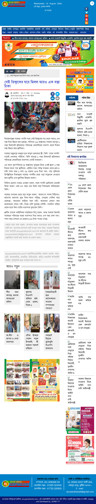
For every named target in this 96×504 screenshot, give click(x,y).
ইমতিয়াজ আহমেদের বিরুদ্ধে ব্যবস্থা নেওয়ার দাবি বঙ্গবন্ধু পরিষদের (84, 170)
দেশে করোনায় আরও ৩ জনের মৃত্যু (84, 212)
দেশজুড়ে (15, 29)
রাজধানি (37, 29)
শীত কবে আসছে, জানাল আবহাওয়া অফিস (12, 296)
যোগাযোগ (83, 32)
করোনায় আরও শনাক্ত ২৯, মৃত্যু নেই (84, 257)
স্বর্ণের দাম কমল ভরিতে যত (84, 300)
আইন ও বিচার (23, 32)
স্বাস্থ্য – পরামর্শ (7, 32)
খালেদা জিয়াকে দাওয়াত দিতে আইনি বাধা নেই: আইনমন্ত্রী (84, 383)
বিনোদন (61, 29)
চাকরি (44, 32)
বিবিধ (66, 32)
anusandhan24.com (30, 499)
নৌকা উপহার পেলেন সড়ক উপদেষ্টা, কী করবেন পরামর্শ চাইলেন (32, 342)
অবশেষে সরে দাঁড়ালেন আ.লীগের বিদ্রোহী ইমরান (84, 278)
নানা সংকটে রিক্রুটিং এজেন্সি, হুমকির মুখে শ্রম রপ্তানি (84, 119)
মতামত (15, 32)
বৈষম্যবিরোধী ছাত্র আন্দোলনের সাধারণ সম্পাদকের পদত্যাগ (51, 300)
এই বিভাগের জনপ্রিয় (76, 156)
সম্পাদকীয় (59, 32)
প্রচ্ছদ (4, 29)
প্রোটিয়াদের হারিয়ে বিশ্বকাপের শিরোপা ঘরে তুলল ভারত (84, 145)
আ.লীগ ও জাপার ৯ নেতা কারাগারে (12, 338)
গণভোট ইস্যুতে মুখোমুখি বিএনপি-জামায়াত (49, 342)
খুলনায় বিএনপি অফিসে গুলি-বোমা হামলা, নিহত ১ (32, 298)
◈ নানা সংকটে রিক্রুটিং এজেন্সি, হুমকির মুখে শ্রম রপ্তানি (56, 38)
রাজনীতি (22, 29)
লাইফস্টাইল (80, 29)
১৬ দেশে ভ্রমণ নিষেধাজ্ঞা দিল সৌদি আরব (84, 188)
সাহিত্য (49, 32)
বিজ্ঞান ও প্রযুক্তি (70, 29)
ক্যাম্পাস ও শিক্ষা (35, 32)
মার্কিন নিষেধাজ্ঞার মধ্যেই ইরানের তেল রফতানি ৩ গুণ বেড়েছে (84, 321)
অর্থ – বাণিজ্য (46, 29)
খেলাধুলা (54, 29)
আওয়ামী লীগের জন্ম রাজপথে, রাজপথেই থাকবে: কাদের (84, 234)
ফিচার (87, 29)
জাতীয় (9, 29)
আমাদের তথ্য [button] (73, 32)
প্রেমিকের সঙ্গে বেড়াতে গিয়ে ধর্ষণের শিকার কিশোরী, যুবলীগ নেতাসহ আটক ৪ (84, 352)
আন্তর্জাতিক (30, 29)
